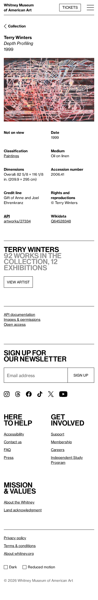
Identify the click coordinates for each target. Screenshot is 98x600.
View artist (18, 282)
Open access (15, 324)
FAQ (7, 450)
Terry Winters (18, 37)
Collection (17, 26)
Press (9, 457)
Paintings (11, 156)
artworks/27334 (17, 221)
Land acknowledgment (23, 510)
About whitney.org (19, 553)
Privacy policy (15, 538)
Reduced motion (41, 567)
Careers (57, 450)
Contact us (13, 442)
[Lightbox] (49, 90)
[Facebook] (28, 394)
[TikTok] (39, 394)
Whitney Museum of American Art (19, 7)
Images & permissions (22, 319)
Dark (13, 567)
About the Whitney (19, 502)
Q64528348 (61, 221)
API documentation (19, 314)
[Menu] (90, 7)
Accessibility (14, 434)
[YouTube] (63, 394)
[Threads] (17, 394)
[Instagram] (6, 394)
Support (57, 434)
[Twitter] (50, 394)
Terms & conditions (20, 545)
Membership (61, 442)
